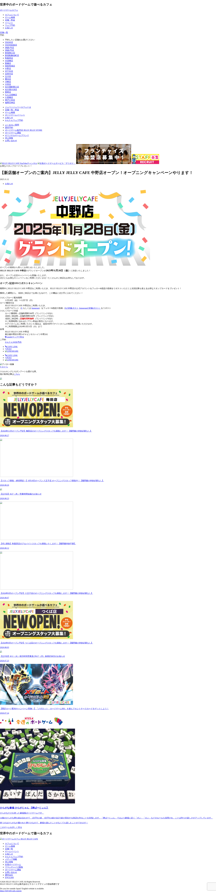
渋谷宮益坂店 (11, 45)
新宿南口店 (10, 53)
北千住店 (9, 71)
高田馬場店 (10, 66)
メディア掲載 (11, 859)
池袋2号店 (9, 50)
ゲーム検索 (10, 846)
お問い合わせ (11, 141)
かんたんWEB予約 (13, 342)
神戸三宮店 (10, 100)
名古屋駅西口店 (12, 87)
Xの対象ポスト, (72, 308)
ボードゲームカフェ (9, 10)
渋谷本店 (9, 42)
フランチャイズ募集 (14, 867)
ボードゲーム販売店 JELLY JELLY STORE (23, 130)
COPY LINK (12, 347)
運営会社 (9, 875)
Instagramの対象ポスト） (90, 308)
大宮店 (8, 84)
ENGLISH (9, 877)
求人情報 (9, 138)
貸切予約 (9, 127)
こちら (17, 374)
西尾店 (8, 92)
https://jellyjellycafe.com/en (11, 891)
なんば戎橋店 (11, 95)
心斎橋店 (9, 97)
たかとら (4, 367)
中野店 (8, 68)
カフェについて (12, 843)
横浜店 (8, 79)
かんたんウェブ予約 (14, 857)
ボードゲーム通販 (13, 133)
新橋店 (8, 63)
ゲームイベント (12, 851)
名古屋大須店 (11, 89)
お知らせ (9, 184)
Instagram (35, 308)
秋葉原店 (9, 58)
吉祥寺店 (9, 74)
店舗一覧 (9, 849)
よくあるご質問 (12, 125)
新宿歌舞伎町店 (12, 55)
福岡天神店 (10, 103)
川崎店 (8, 82)
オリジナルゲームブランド (17, 135)
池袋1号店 (9, 48)
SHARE (15, 351)
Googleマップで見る (15, 337)
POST (8, 349)
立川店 (8, 76)
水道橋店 (9, 61)
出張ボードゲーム (13, 864)
